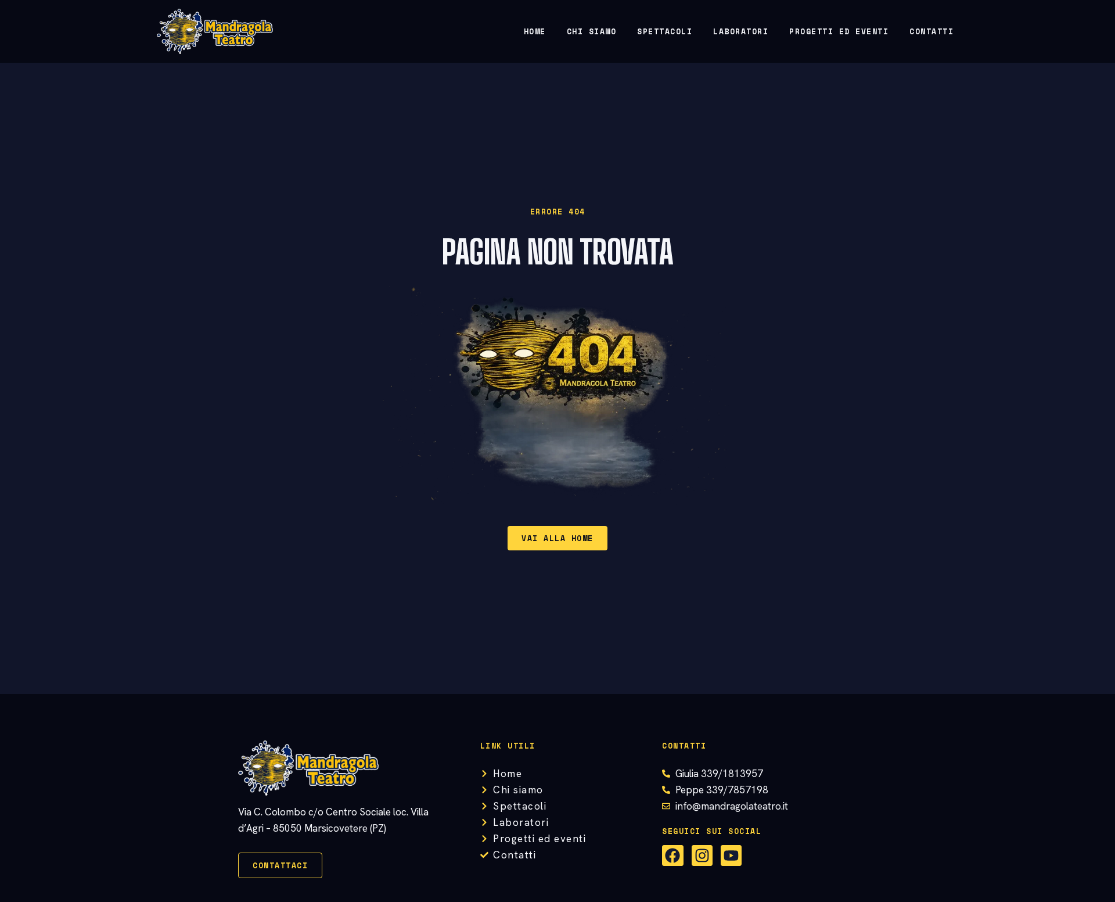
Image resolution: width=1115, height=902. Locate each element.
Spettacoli (664, 31)
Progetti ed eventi (839, 31)
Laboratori (740, 31)
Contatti (931, 31)
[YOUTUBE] (731, 855)
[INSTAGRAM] (702, 855)
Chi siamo (592, 31)
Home (535, 31)
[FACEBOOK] (672, 855)
